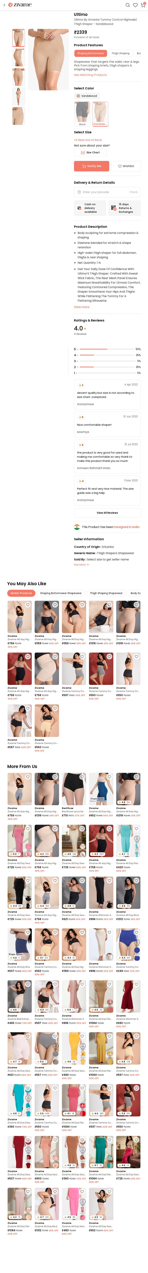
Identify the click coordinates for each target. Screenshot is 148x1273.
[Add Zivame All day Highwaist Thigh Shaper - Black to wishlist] (28, 656)
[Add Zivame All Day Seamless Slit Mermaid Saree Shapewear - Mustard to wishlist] (82, 1036)
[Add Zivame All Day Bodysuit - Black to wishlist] (136, 880)
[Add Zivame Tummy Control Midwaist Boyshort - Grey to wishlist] (109, 656)
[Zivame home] (20, 5)
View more (81, 307)
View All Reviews (107, 513)
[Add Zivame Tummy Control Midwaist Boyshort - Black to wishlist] (136, 656)
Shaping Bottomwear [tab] (90, 53)
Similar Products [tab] (21, 593)
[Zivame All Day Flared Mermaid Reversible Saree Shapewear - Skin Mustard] (101, 1048)
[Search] (128, 5)
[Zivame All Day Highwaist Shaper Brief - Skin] (74, 617)
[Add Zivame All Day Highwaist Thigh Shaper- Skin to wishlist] (136, 605)
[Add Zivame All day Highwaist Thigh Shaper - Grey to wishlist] (28, 605)
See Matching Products (90, 75)
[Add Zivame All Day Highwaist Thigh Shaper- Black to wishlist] (109, 605)
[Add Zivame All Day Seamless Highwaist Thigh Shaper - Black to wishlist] (82, 880)
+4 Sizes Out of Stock (88, 140)
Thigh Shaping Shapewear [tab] (106, 593)
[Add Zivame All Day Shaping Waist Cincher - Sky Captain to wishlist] (28, 932)
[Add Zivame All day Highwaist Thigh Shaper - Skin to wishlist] (55, 656)
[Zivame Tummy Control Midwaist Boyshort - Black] (128, 669)
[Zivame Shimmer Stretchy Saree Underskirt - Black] (101, 893)
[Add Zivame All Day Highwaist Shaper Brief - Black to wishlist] (55, 605)
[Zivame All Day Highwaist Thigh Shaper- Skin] (128, 617)
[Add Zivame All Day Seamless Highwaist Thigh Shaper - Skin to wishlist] (109, 1192)
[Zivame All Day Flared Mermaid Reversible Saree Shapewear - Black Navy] (101, 1256)
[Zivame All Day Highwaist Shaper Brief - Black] (47, 617)
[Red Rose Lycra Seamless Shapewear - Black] (74, 789)
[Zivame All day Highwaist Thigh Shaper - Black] (20, 669)
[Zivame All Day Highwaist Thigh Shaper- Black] (101, 617)
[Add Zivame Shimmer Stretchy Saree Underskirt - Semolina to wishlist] (109, 932)
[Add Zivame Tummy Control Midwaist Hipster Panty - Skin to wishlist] (136, 1036)
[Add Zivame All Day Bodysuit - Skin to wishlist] (55, 1192)
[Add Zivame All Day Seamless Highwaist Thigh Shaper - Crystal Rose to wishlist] (28, 1036)
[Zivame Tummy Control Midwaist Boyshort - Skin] (47, 720)
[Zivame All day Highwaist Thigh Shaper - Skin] (47, 669)
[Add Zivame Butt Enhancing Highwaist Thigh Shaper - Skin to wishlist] (28, 984)
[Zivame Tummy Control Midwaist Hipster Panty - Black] (20, 720)
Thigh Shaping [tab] (120, 53)
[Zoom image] (48, 59)
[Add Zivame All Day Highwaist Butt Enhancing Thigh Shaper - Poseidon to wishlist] (109, 777)
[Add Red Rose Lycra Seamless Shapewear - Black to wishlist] (82, 777)
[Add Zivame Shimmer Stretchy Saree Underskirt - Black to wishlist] (109, 880)
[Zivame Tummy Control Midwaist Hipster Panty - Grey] (74, 669)
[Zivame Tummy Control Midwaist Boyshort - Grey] (101, 669)
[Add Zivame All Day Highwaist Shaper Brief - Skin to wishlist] (82, 605)
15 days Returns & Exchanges (126, 208)
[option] (18, 38)
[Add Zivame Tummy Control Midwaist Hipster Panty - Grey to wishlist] (82, 656)
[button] (4, 5)
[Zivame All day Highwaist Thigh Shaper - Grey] (20, 617)
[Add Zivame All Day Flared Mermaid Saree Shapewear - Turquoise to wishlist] (136, 829)
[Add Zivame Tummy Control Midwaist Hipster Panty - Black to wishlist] (28, 708)
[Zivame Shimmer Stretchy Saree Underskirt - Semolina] (101, 944)
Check (133, 192)
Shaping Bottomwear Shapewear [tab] (61, 593)
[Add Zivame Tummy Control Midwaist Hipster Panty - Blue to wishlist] (136, 932)
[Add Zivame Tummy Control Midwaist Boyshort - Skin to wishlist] (55, 708)
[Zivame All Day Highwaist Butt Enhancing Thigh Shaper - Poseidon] (101, 789)
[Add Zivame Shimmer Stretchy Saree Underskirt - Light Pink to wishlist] (82, 984)
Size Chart (93, 152)
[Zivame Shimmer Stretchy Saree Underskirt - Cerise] (128, 996)
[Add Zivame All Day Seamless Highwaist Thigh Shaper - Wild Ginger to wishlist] (136, 1192)
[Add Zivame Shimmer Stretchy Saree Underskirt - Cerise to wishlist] (136, 984)
